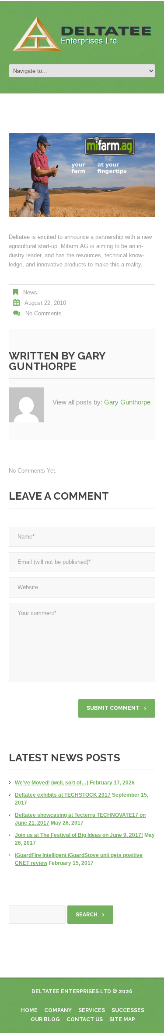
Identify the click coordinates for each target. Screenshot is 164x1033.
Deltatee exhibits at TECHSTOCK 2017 (63, 795)
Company (58, 1010)
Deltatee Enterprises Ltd (71, 991)
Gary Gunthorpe (57, 361)
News (30, 292)
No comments (43, 313)
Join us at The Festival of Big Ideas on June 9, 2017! (79, 835)
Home (29, 1010)
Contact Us (84, 1019)
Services (91, 1010)
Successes (128, 1010)
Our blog (45, 1019)
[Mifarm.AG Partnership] (82, 175)
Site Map (122, 1019)
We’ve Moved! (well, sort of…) (51, 783)
